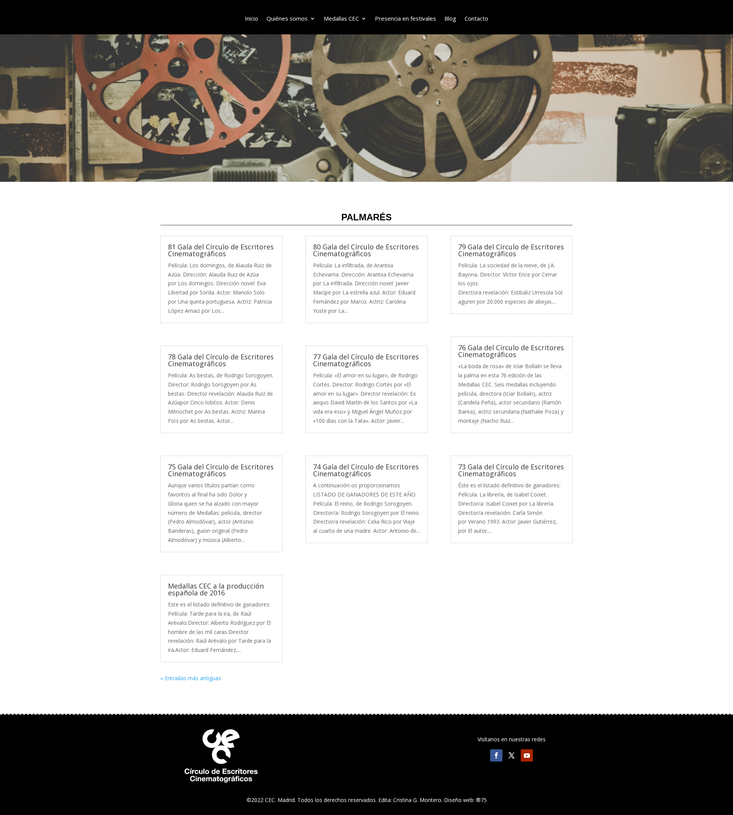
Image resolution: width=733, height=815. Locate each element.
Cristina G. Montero (417, 800)
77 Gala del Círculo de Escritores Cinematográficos (366, 360)
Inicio (251, 19)
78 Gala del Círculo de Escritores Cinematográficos (221, 360)
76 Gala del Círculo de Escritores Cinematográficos (511, 351)
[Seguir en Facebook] (496, 755)
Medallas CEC (341, 19)
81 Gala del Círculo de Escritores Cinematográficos (221, 250)
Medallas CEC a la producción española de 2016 (216, 589)
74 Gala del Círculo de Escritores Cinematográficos (366, 470)
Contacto (476, 19)
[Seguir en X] (511, 755)
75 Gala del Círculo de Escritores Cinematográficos (221, 470)
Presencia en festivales (405, 19)
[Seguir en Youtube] (527, 755)
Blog (450, 19)
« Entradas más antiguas (190, 678)
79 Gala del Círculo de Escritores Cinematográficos (511, 250)
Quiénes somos (287, 19)
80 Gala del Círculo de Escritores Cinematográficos (366, 250)
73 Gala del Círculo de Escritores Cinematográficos (511, 470)
